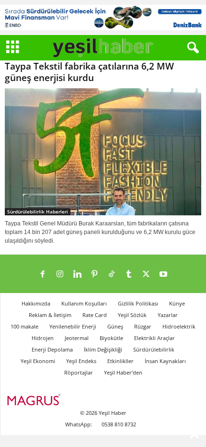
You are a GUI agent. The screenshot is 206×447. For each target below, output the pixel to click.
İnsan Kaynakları (165, 361)
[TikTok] (111, 275)
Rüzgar (142, 326)
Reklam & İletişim (50, 314)
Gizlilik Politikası (138, 303)
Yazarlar (168, 314)
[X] (146, 275)
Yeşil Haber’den (123, 372)
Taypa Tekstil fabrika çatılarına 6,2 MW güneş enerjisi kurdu (89, 72)
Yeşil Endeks (81, 361)
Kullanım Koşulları (84, 303)
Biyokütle (111, 337)
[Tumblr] (129, 275)
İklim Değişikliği (103, 349)
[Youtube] (163, 275)
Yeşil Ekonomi (38, 361)
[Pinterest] (94, 275)
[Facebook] (42, 275)
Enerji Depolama (52, 349)
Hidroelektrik (178, 326)
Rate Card (94, 314)
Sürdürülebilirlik (153, 349)
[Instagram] (60, 275)
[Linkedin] (77, 275)
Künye (177, 303)
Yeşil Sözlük (132, 314)
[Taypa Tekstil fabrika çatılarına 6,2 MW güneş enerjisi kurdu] (103, 151)
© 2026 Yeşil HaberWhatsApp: (95, 418)
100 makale (24, 326)
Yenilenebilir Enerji (72, 326)
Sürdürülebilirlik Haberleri (37, 211)
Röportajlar (78, 372)
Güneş (115, 326)
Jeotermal (77, 337)
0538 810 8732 (119, 424)
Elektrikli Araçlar (154, 337)
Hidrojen (43, 337)
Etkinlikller (120, 361)
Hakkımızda (36, 303)
